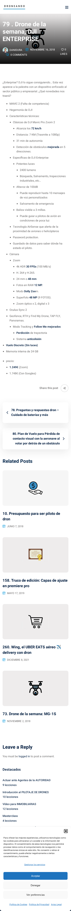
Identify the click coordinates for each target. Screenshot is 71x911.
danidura (15, 50)
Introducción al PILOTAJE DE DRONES (26, 792)
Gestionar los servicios (34, 864)
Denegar (35, 885)
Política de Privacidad (39, 904)
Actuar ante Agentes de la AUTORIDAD (26, 780)
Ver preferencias (35, 894)
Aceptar (35, 875)
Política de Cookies (18, 904)
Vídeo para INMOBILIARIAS (19, 804)
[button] (66, 831)
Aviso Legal (56, 904)
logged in (24, 756)
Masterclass (10, 816)
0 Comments (19, 55)
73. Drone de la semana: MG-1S (29, 714)
